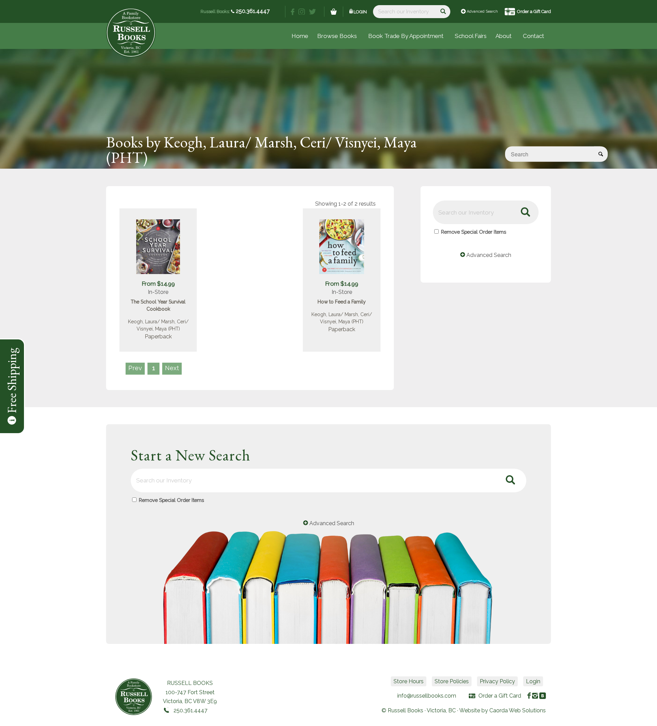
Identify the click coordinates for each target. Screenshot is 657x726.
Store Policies (452, 681)
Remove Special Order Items (473, 232)
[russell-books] (131, 32)
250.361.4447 (252, 11)
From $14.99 (158, 283)
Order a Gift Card (534, 11)
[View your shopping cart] (334, 12)
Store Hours (409, 681)
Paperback (158, 336)
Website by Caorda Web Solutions (502, 710)
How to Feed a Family (342, 301)
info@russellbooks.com (426, 695)
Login (360, 11)
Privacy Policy (497, 681)
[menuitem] (470, 36)
